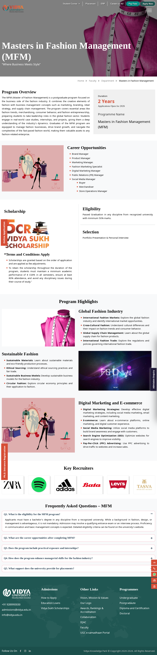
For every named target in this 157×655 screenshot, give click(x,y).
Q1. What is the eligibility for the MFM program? (32, 514)
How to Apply (49, 597)
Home (81, 80)
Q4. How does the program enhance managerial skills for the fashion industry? (48, 558)
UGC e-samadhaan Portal (95, 632)
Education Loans (50, 603)
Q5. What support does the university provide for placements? (39, 568)
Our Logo (85, 603)
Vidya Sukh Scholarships (55, 608)
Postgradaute (128, 603)
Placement (91, 4)
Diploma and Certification (134, 608)
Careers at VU (116, 4)
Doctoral (125, 613)
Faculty (92, 80)
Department (107, 80)
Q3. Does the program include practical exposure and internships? (41, 548)
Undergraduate (129, 597)
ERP (103, 4)
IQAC (83, 622)
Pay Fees (133, 4)
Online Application (4, 232)
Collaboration (88, 617)
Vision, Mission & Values (94, 597)
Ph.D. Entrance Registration (4, 462)
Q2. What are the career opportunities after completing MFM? (39, 537)
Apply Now (148, 4)
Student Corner (70, 4)
